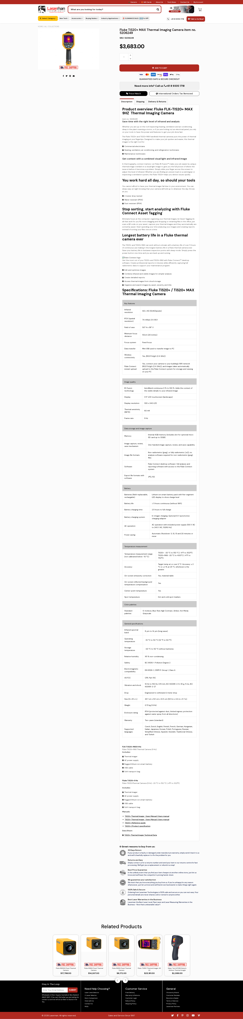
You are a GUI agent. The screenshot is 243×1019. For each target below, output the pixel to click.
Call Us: (122, 523)
